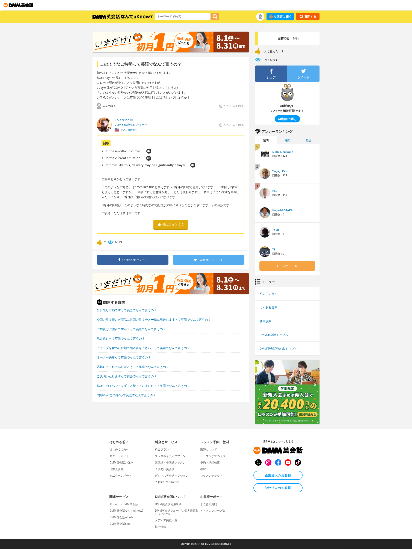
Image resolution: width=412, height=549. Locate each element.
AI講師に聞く (283, 16)
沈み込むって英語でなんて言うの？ (121, 338)
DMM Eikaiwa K (282, 152)
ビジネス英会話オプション (171, 475)
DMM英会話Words (121, 517)
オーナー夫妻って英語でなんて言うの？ (124, 357)
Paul (275, 191)
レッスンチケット (211, 475)
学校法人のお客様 (278, 488)
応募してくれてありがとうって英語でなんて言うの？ (133, 367)
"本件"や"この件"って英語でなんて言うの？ (126, 395)
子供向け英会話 (164, 469)
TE (273, 249)
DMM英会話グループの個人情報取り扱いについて (176, 512)
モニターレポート (120, 475)
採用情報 (160, 527)
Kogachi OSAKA (282, 210)
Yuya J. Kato (280, 171)
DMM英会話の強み (121, 462)
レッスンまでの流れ (212, 456)
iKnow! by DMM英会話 (123, 504)
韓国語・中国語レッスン (170, 462)
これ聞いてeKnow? (167, 482)
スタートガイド (119, 456)
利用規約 (265, 321)
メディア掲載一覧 (166, 520)
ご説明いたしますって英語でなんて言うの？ (127, 376)
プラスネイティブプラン (170, 456)
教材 (203, 469)
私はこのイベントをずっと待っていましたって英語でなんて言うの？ (143, 386)
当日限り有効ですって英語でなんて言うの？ (127, 310)
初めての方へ (268, 293)
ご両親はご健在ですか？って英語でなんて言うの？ (131, 329)
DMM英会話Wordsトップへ (278, 348)
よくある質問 (268, 307)
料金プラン (162, 449)
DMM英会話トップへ (273, 335)
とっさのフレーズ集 (212, 510)
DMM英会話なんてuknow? (126, 510)
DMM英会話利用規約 (168, 504)
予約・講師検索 (210, 462)
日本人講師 (116, 469)
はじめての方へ (119, 449)
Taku (275, 230)
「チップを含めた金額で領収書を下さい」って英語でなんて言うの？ (143, 348)
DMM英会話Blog (119, 524)
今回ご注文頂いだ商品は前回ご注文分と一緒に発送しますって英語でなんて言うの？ (154, 319)
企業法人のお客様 (278, 475)
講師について (208, 449)
